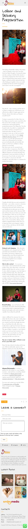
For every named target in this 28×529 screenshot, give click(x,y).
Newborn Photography (15, 375)
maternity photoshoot (7, 379)
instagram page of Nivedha (11, 384)
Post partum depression (16, 283)
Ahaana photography (16, 373)
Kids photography (19, 379)
